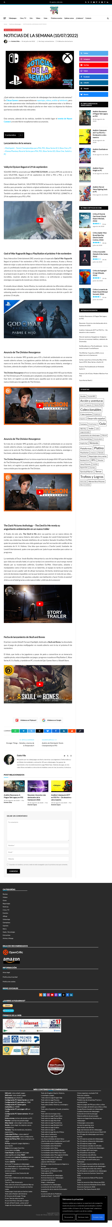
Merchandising (86, 439)
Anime (82, 405)
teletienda (63, 100)
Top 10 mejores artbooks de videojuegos (90, 1148)
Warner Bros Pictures (96, 481)
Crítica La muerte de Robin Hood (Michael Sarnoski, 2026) (100, 291)
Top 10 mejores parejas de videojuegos (90, 1139)
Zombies (87, 485)
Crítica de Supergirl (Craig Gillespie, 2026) (100, 273)
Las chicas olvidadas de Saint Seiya (52, 1139)
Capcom (89, 405)
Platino (99, 448)
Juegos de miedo (85, 432)
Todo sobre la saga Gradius (50, 1127)
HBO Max (83, 429)
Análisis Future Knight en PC (98, 169)
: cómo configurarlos (19, 1136)
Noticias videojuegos (15, 24)
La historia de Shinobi (48, 1180)
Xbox (81, 485)
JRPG (97, 429)
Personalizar (69, 1217)
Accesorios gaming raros (85, 1125)
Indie (91, 428)
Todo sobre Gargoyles (48, 1109)
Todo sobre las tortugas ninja (50, 1114)
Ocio (31, 18)
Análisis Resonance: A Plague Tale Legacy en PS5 (13, 796)
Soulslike (95, 464)
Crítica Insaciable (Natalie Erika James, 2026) (100, 254)
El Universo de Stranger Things (15, 1196)
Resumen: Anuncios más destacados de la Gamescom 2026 (37, 797)
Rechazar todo (83, 1217)
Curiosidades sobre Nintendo (51, 1146)
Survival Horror (86, 472)
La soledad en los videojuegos (51, 1184)
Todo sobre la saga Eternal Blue (51, 1118)
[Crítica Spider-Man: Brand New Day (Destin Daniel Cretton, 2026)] (85, 239)
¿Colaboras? (79, 18)
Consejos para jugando (19, 1157)
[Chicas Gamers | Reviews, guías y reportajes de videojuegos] (54, 10)
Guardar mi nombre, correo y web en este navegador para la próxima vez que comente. (38, 864)
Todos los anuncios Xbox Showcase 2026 (91, 1182)
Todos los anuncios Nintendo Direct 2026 (91, 1184)
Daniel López (32, 805)
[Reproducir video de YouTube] (40, 220)
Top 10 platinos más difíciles (86, 1155)
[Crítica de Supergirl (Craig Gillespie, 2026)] (85, 277)
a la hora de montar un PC (18, 1118)
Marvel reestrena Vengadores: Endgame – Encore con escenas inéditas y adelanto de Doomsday (93, 339)
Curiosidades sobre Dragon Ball (52, 1157)
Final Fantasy (93, 424)
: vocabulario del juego (17, 1152)
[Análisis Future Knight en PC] (85, 174)
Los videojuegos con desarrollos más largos (19, 1166)
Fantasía (83, 424)
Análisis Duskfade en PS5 (100, 150)
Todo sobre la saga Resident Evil (51, 1125)
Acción (83, 396)
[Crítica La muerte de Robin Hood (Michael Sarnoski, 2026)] (85, 295)
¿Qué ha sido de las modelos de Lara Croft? (55, 1141)
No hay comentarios (46, 41)
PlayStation (84, 453)
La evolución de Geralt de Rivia (51, 1187)
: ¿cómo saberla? (17, 1134)
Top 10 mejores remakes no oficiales (89, 1146)
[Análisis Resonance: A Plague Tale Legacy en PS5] (14, 786)
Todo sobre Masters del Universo (16, 1194)
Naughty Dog (83, 443)
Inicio (5, 24)
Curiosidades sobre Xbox (49, 1148)
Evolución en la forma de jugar (87, 1114)
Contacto (88, 18)
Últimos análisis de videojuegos (89, 104)
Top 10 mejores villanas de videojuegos (90, 1141)
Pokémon (93, 452)
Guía (102, 423)
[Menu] (5, 18)
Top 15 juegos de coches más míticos (89, 1168)
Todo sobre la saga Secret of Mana (52, 1132)
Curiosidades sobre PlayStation (51, 1143)
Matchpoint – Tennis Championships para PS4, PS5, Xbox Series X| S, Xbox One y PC (38, 148)
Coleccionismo (86, 414)
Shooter (100, 460)
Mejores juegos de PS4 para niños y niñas (91, 1104)
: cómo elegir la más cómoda (18, 1123)
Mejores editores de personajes (87, 1116)
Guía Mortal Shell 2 (85, 380)
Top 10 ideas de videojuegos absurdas (89, 1157)
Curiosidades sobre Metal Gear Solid (53, 1152)
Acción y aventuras (91, 400)
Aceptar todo (98, 1217)
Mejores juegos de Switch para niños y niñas (92, 1107)
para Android (13, 1098)
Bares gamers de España (49, 1168)
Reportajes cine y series (98, 456)
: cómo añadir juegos (15, 1093)
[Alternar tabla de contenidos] (19, 135)
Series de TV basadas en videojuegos (17, 1164)
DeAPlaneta (97, 414)
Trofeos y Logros (91, 477)
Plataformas (86, 448)
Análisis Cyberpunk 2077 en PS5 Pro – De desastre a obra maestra (61, 797)
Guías (45, 18)
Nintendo (94, 443)
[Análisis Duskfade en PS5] (85, 155)
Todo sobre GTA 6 (47, 1173)
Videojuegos (13, 18)
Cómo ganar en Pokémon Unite (51, 1171)
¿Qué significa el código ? (15, 1155)
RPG (93, 460)
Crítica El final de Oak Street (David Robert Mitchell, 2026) (99, 217)
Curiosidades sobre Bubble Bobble (52, 1150)
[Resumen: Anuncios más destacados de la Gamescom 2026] (38, 786)
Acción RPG (91, 396)
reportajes (41, 100)
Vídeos (38, 18)
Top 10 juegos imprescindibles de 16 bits (90, 1164)
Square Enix (84, 467)
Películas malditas (83, 1095)
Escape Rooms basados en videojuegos (90, 1109)
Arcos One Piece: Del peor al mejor (17, 1201)
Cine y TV (23, 18)
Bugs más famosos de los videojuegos (89, 1130)
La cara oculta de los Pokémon (51, 1194)
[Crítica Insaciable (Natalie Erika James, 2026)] (85, 258)
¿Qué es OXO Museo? (48, 1162)
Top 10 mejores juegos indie (86, 1143)
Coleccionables (90, 409)
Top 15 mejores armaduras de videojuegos (91, 1166)
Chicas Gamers (12, 100)
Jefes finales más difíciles (85, 1127)
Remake (101, 453)
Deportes (82, 418)
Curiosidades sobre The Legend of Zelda (54, 1155)
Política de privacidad (10, 977)
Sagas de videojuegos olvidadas (51, 1159)
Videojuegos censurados (85, 1123)
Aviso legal (6, 972)
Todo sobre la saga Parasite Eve (51, 1123)
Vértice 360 (83, 481)
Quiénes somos (69, 18)
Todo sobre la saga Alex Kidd (50, 1120)
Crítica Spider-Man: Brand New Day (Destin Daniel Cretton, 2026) (100, 236)
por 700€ (18, 1102)
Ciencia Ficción (98, 405)
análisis (55, 100)
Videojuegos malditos (84, 1098)
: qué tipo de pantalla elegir (17, 1120)
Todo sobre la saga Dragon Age (51, 1098)
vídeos (48, 100)
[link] (4, 2)
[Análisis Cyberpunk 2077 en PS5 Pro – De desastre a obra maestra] (61, 786)
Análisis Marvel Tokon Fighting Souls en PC (100, 189)
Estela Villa (15, 41)
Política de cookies (9, 981)
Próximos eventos (56, 18)
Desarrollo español (96, 418)
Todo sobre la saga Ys (48, 1130)
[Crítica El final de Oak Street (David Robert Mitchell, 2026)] (85, 220)
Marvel (104, 435)
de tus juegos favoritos (14, 1148)
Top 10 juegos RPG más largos (87, 1150)
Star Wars (92, 467)
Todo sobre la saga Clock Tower (51, 1102)
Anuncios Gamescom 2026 (86, 1187)
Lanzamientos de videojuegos (90, 435)
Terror (98, 471)
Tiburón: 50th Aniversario (14, 1182)
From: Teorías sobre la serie (14, 1198)
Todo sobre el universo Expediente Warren (19, 1184)
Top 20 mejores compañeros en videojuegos (92, 1171)
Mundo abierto (98, 439)
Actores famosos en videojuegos (52, 1175)
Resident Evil (84, 460)
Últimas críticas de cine (91, 208)
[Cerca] (105, 1197)
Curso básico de (12, 1150)
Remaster (83, 456)
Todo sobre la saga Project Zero (51, 1116)
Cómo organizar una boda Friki (87, 1093)
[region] (84, 1209)
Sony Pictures (85, 464)
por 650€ (19, 1100)
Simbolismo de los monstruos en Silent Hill (91, 1132)
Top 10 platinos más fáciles (86, 1152)
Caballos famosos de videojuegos (88, 1111)
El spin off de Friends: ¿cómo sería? (17, 1203)
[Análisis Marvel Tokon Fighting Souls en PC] (85, 193)
